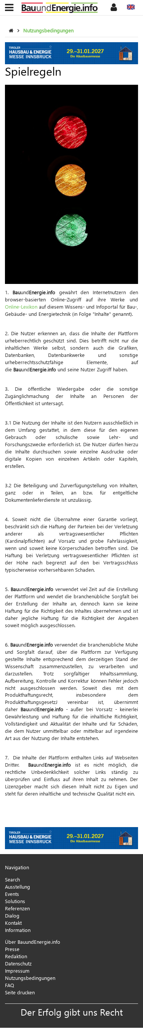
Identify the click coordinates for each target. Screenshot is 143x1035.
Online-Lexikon (21, 306)
